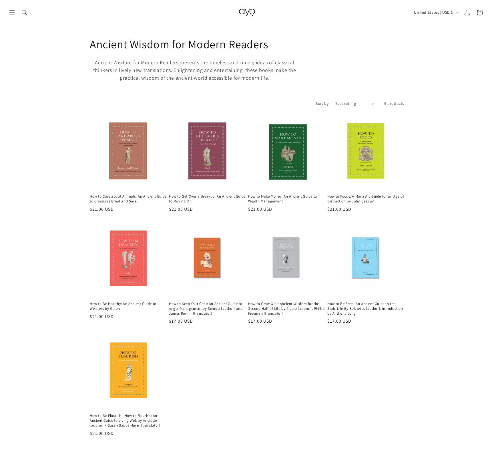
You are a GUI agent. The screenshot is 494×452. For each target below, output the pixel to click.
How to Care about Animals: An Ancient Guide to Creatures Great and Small (128, 199)
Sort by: (322, 103)
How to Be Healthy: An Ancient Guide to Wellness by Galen (123, 306)
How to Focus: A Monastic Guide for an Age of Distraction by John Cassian (365, 199)
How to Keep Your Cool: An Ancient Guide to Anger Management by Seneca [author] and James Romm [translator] (205, 309)
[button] (12, 12)
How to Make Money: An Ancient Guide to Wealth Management (282, 199)
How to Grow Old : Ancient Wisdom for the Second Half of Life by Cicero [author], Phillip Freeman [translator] (286, 309)
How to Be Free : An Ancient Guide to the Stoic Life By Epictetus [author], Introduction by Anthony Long (365, 309)
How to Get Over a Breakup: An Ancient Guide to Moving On (207, 199)
